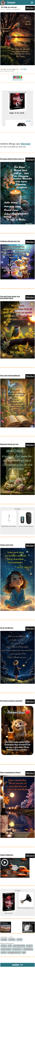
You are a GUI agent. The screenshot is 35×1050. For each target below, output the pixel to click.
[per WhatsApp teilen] (20, 78)
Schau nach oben (6, 545)
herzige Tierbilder (6, 949)
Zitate (23, 952)
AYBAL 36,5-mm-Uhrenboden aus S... (9, 907)
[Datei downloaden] (17, 193)
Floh (25, 69)
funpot (11, 2)
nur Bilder (4, 939)
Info (17, 69)
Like (2, 69)
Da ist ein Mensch (6, 628)
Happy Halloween (6, 855)
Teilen (4, 69)
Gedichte (3, 945)
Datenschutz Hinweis (17, 79)
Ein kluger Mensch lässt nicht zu (12, 159)
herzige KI (29, 945)
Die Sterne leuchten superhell (11, 701)
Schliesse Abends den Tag (10, 241)
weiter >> (17, 964)
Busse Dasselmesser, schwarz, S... (26, 517)
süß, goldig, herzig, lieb (14, 952)
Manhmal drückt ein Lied (9, 444)
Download (9, 69)
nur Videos (12, 939)
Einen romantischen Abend (10, 772)
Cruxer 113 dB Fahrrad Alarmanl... (17, 123)
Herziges (8, 9)
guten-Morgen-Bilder (19, 945)
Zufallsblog (4, 923)
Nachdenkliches (28, 949)
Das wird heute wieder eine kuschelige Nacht (10, 297)
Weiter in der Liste (28, 923)
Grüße (9, 945)
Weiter (30, 8)
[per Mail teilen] (17, 78)
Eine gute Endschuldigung (10, 375)
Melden (14, 69)
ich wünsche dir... (16, 9)
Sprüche (3, 952)
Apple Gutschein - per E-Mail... (26, 907)
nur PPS (19, 939)
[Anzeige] (17, 118)
